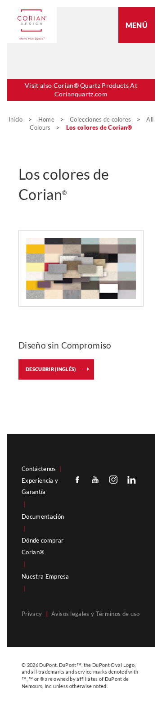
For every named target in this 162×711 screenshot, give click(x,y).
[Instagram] (113, 479)
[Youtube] (95, 479)
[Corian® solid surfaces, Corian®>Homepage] (31, 24)
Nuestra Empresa (45, 576)
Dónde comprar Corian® (42, 546)
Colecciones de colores (101, 119)
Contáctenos (39, 468)
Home (47, 119)
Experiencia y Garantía (40, 486)
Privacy (32, 613)
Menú (137, 25)
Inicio (16, 119)
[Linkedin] (131, 479)
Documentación (43, 516)
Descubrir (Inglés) (51, 369)
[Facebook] (77, 479)
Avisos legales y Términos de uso (95, 613)
